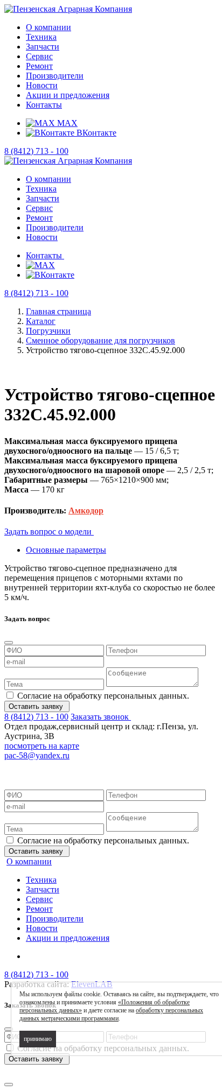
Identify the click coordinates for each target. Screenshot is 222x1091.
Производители (55, 75)
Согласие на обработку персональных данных (100, 766)
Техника (41, 36)
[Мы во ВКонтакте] (50, 274)
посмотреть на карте (41, 745)
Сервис (39, 56)
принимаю (38, 1039)
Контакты (44, 104)
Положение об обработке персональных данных (99, 761)
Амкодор (85, 510)
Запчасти (42, 46)
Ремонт (39, 66)
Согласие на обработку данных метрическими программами (106, 770)
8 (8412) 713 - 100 (36, 151)
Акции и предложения (67, 95)
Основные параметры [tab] (66, 549)
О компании (48, 27)
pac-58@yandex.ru (37, 755)
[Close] (8, 642)
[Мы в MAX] (40, 265)
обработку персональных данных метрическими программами (111, 1014)
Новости (42, 85)
